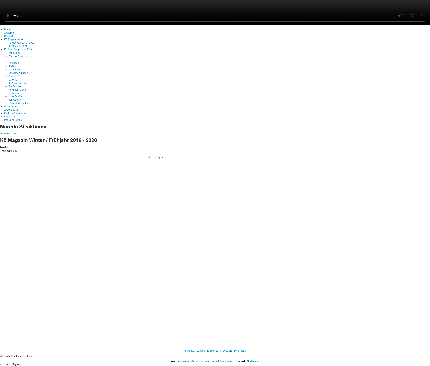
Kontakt (240, 361)
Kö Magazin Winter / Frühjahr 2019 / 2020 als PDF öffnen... (215, 350)
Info (15, 150)
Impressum (211, 361)
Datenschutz (226, 361)
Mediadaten (253, 361)
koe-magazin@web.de (190, 361)
